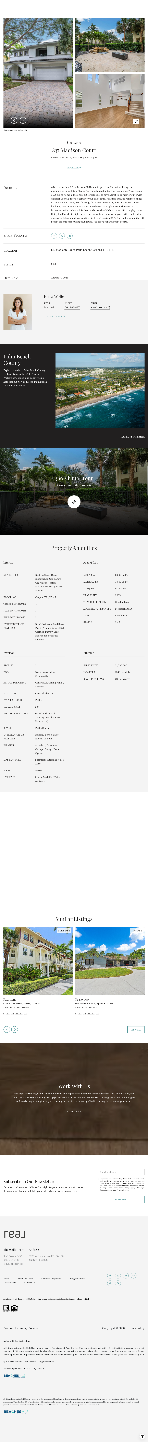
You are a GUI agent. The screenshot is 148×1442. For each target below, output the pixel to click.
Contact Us (29, 1282)
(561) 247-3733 (11, 1259)
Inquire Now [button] (74, 167)
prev (6, 1029)
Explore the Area (133, 436)
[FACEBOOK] (110, 1275)
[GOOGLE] (118, 1283)
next (14, 1029)
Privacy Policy (122, 1190)
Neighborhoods (78, 1278)
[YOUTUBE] (133, 1275)
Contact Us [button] (74, 1111)
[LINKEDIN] (126, 1275)
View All (136, 1029)
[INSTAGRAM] (118, 1275)
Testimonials (9, 1282)
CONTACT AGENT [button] (56, 316)
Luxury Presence (29, 1328)
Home (6, 1278)
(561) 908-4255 (72, 307)
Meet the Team (25, 1278)
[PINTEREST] (110, 1283)
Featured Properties (51, 1278)
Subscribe (121, 1199)
